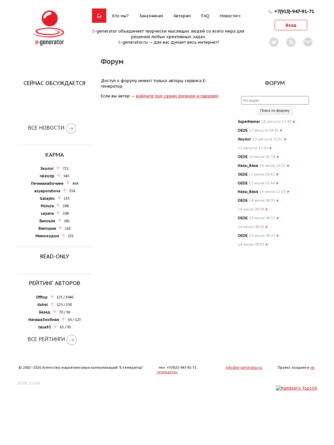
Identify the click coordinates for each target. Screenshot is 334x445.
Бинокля (47, 221)
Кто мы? (120, 16)
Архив (22, 382)
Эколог (47, 168)
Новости (228, 16)
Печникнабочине (47, 183)
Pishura (47, 206)
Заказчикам (151, 16)
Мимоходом (47, 236)
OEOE (243, 130)
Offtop (42, 297)
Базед (44, 312)
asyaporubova (47, 191)
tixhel (43, 304)
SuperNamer (249, 121)
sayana (47, 213)
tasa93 (44, 327)
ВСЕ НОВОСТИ (46, 127)
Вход (291, 25)
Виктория (47, 228)
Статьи (34, 382)
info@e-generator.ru (244, 367)
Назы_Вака (248, 165)
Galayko (47, 198)
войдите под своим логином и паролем (177, 96)
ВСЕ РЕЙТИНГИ (46, 339)
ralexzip (47, 176)
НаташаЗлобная (43, 319)
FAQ (205, 16)
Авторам (182, 16)
